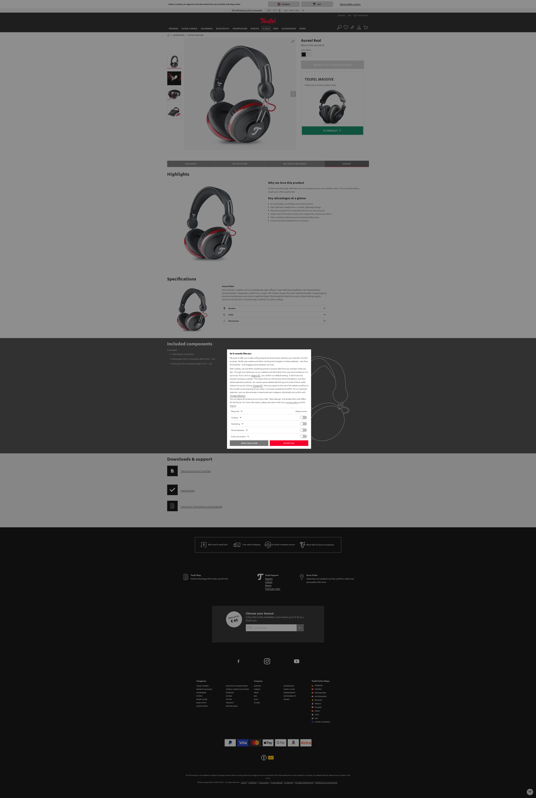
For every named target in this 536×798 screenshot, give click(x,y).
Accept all (289, 443)
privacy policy (292, 402)
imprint (233, 405)
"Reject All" (255, 375)
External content (238, 436)
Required (235, 411)
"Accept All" (258, 385)
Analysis (234, 417)
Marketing (235, 424)
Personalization (237, 430)
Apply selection (249, 443)
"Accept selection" (238, 395)
